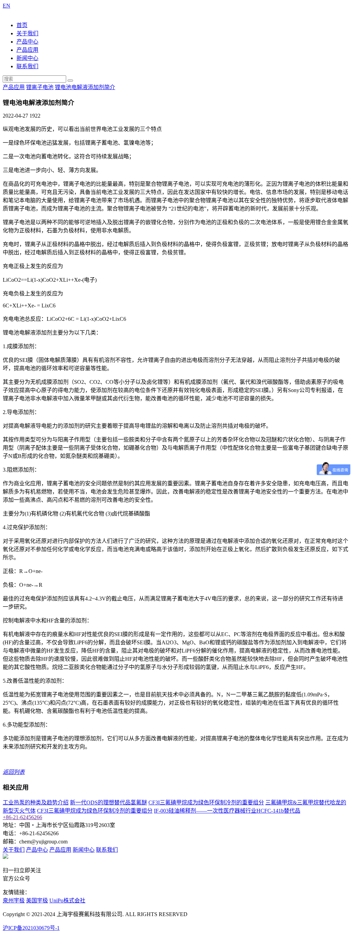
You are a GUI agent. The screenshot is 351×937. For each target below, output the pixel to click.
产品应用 (27, 50)
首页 (21, 25)
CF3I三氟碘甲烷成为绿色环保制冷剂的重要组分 (206, 802)
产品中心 (27, 42)
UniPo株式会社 (67, 900)
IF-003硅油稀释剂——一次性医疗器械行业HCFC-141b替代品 (227, 811)
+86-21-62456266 (22, 817)
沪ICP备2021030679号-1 (31, 928)
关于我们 (27, 33)
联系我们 (27, 66)
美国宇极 (37, 900)
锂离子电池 (39, 87)
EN (6, 6)
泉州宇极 (14, 900)
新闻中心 (27, 58)
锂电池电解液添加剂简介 (85, 87)
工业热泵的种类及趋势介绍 (36, 802)
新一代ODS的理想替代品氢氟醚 (108, 802)
